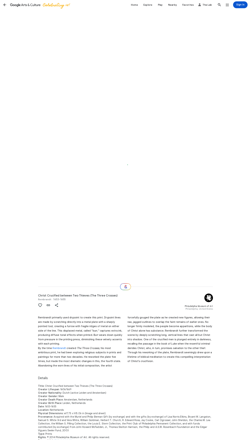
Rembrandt (44, 299)
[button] (5, 5)
